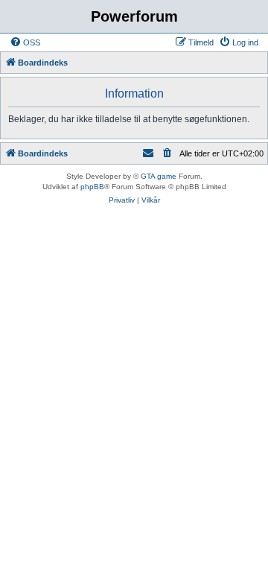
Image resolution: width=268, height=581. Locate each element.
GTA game (158, 176)
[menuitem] (25, 42)
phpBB (92, 186)
